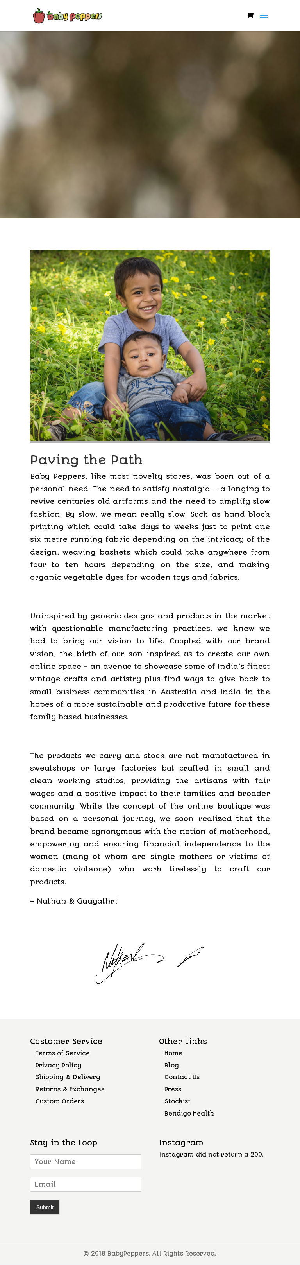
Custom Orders (60, 1101)
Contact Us (182, 1077)
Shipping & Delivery (68, 1077)
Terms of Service (63, 1053)
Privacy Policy (58, 1065)
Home (173, 1053)
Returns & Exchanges (70, 1089)
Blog (171, 1065)
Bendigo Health (189, 1113)
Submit (45, 1207)
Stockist (177, 1101)
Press (172, 1089)
